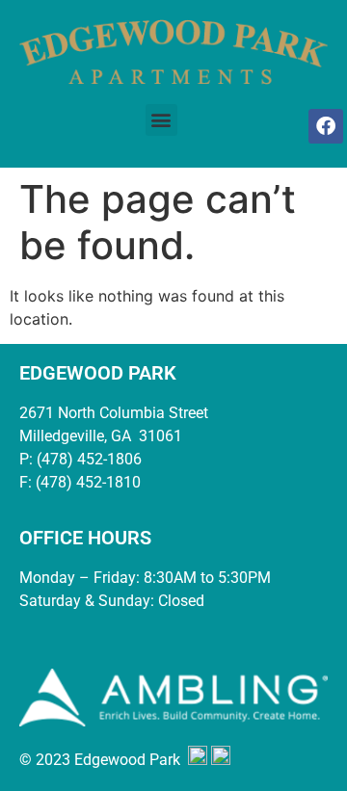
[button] (161, 120)
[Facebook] (325, 126)
